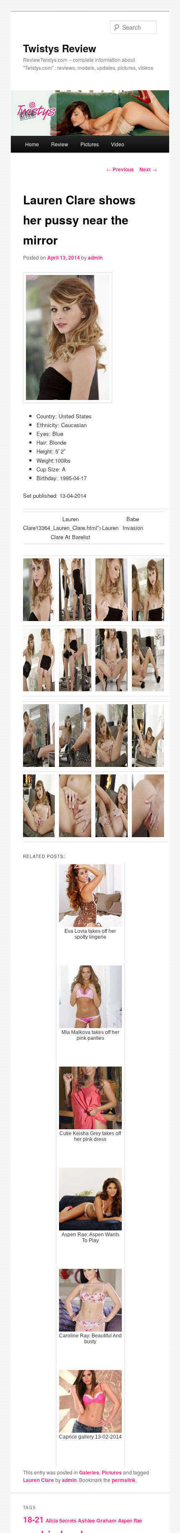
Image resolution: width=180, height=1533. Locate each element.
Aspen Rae (130, 1520)
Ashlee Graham (97, 1520)
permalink (124, 1480)
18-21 (33, 1519)
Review (59, 144)
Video (117, 144)
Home (32, 144)
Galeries (89, 1472)
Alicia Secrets (61, 1520)
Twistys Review (59, 48)
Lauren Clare (38, 1480)
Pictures (89, 144)
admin (95, 257)
